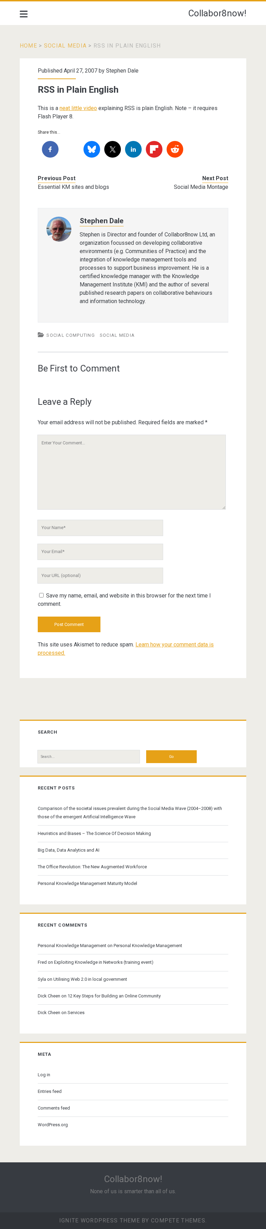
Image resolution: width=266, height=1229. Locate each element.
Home (28, 45)
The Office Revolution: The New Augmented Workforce (92, 866)
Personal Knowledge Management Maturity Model (87, 883)
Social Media (65, 45)
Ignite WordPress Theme (99, 1220)
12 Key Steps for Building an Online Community (114, 995)
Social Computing (70, 335)
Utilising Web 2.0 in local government (90, 979)
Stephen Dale (122, 70)
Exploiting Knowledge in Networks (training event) (103, 962)
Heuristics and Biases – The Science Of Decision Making (94, 833)
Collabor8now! (217, 13)
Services (76, 1012)
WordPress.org (53, 1124)
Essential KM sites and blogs (73, 187)
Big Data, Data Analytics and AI (68, 850)
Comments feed (54, 1108)
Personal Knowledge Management (72, 945)
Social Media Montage (201, 187)
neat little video (78, 108)
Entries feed (50, 1091)
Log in (44, 1074)
